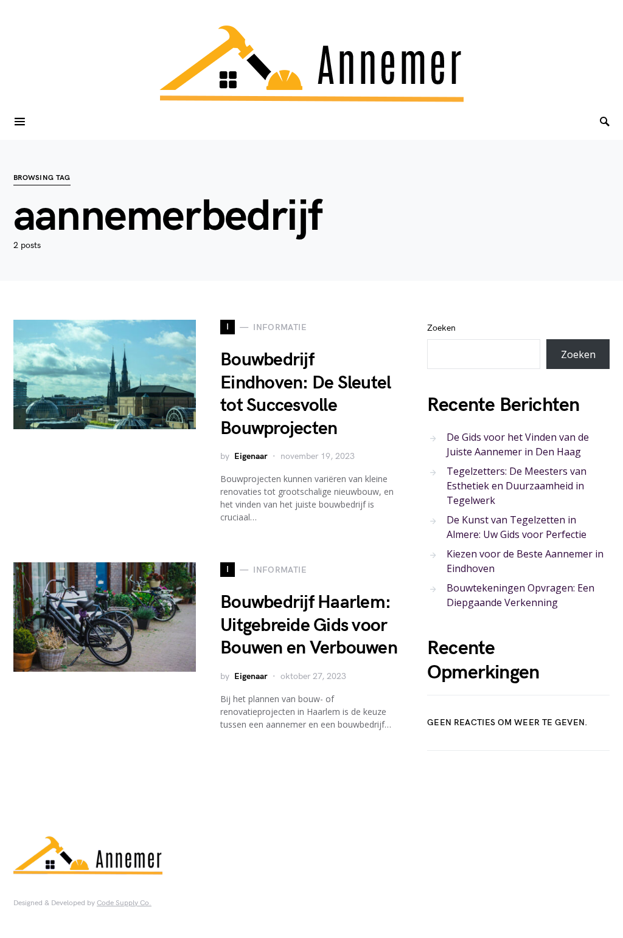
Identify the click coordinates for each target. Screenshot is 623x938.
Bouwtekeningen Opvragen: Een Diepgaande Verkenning (520, 595)
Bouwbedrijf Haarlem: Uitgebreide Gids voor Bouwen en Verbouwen (308, 625)
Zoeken (441, 328)
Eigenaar (251, 456)
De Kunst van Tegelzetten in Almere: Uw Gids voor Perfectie (516, 527)
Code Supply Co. (124, 903)
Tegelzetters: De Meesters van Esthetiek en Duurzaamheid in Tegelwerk (516, 485)
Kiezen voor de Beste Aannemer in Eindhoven (525, 561)
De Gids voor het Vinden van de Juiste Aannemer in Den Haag (518, 444)
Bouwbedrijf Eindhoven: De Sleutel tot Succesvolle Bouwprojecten (305, 394)
